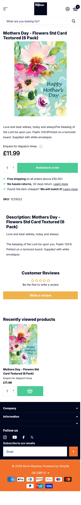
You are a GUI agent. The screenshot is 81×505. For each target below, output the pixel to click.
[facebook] (24, 437)
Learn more (60, 184)
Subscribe (73, 451)
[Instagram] (5, 437)
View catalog (5, 8)
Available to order (47, 167)
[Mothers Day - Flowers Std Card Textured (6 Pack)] (23, 344)
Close (40, 408)
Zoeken (73, 21)
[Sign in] (67, 9)
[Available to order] (30, 391)
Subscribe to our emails (19, 443)
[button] (14, 164)
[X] (31, 437)
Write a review (40, 295)
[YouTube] (15, 437)
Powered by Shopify (56, 466)
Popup (40, 146)
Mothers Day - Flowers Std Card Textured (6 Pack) (21, 371)
